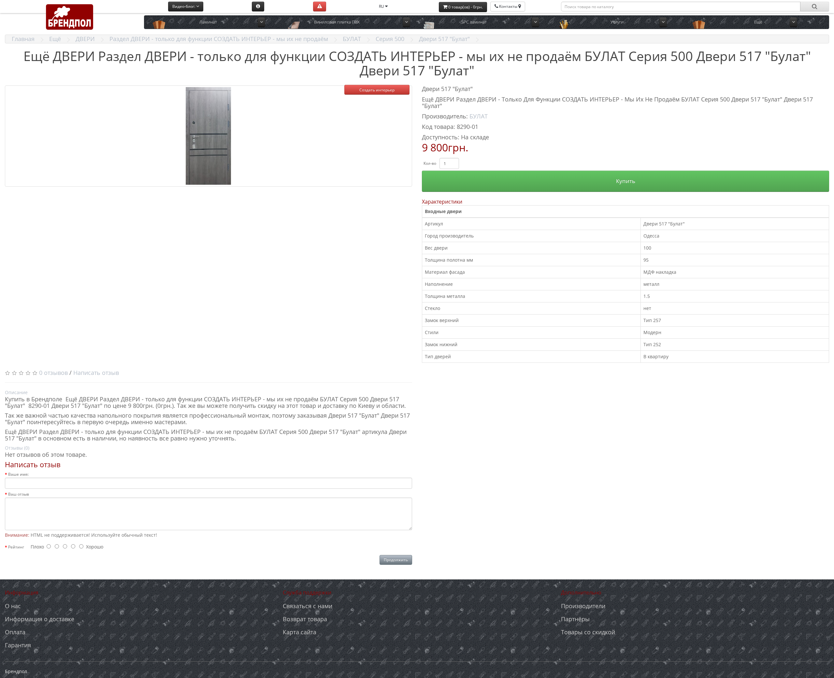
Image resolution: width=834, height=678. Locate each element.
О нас (13, 606)
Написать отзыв (96, 373)
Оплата (15, 632)
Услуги (617, 22)
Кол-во (430, 163)
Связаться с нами (307, 606)
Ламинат (208, 22)
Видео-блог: (184, 6)
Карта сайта (299, 632)
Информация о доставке (39, 619)
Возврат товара (305, 619)
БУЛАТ (352, 39)
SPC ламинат (474, 22)
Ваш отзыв (18, 494)
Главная (23, 39)
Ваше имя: (18, 474)
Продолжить (396, 559)
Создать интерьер (377, 90)
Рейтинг (16, 547)
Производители (583, 606)
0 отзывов (53, 373)
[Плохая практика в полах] (319, 6)
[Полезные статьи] (258, 6)
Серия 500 (390, 39)
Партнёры (575, 619)
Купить (625, 181)
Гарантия (18, 645)
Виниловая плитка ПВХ (337, 22)
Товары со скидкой (588, 632)
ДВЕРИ (85, 39)
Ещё (55, 39)
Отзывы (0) (17, 448)
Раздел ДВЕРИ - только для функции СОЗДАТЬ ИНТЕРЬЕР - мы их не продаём (218, 39)
